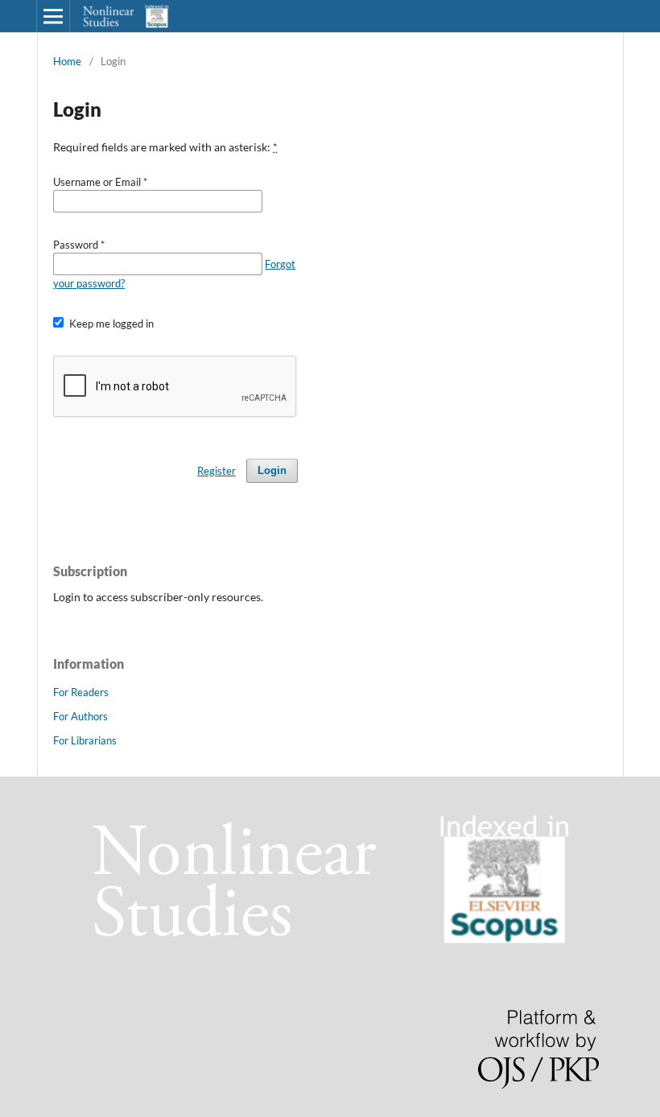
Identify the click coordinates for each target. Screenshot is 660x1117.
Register (216, 470)
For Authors (80, 716)
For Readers (81, 692)
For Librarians (85, 740)
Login (272, 470)
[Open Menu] (53, 16)
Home (67, 61)
